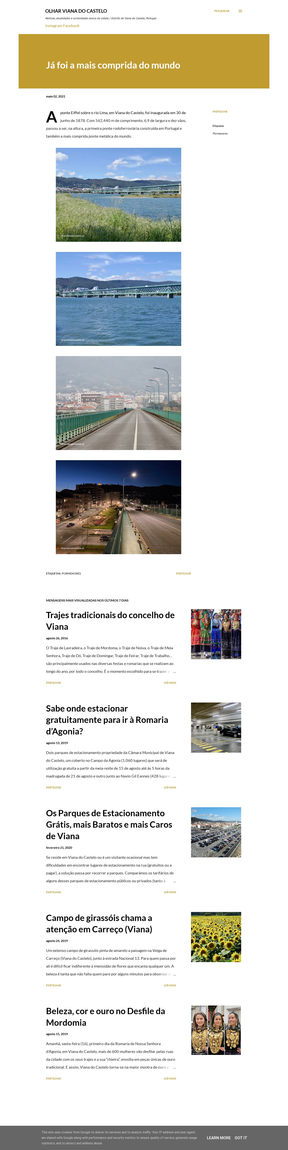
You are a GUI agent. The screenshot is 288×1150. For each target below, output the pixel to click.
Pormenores (220, 133)
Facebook (71, 25)
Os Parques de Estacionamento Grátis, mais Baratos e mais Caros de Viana (109, 824)
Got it (241, 1138)
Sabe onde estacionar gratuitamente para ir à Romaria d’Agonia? (107, 719)
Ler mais (170, 682)
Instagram (53, 25)
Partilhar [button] (220, 111)
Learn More (219, 1138)
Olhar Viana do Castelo (76, 11)
